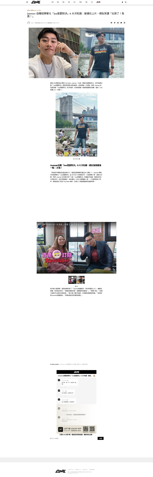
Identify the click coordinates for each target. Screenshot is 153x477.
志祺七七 (79, 364)
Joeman (61, 364)
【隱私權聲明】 (92, 469)
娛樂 (69, 2)
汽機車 (80, 2)
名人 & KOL (37, 10)
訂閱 (100, 438)
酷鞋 (58, 2)
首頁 (28, 10)
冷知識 (74, 364)
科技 (74, 2)
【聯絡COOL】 (78, 469)
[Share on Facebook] (111, 22)
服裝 (63, 2)
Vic (34, 23)
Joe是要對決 (68, 364)
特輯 (52, 2)
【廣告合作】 (84, 469)
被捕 (83, 364)
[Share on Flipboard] (118, 22)
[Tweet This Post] (114, 22)
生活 (92, 2)
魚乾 (86, 364)
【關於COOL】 (71, 469)
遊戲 (86, 2)
